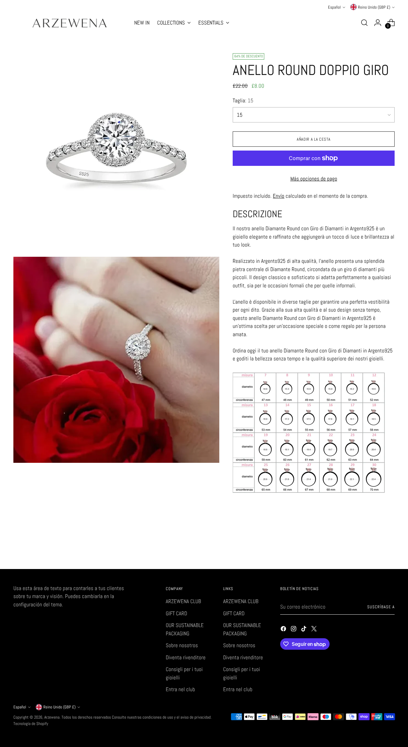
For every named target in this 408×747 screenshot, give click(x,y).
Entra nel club (180, 689)
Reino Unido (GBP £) (374, 7)
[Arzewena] (69, 23)
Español (334, 7)
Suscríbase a (381, 607)
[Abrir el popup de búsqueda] (364, 22)
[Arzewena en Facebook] (284, 629)
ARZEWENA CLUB (183, 601)
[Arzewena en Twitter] (314, 629)
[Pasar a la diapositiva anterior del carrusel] (374, 547)
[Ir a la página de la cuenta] (377, 22)
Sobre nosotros (182, 645)
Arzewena (52, 717)
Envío (278, 195)
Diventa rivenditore (186, 657)
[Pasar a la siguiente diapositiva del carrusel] (389, 547)
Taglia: (243, 100)
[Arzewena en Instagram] (294, 629)
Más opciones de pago (313, 178)
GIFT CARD (176, 613)
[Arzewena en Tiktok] (304, 629)
